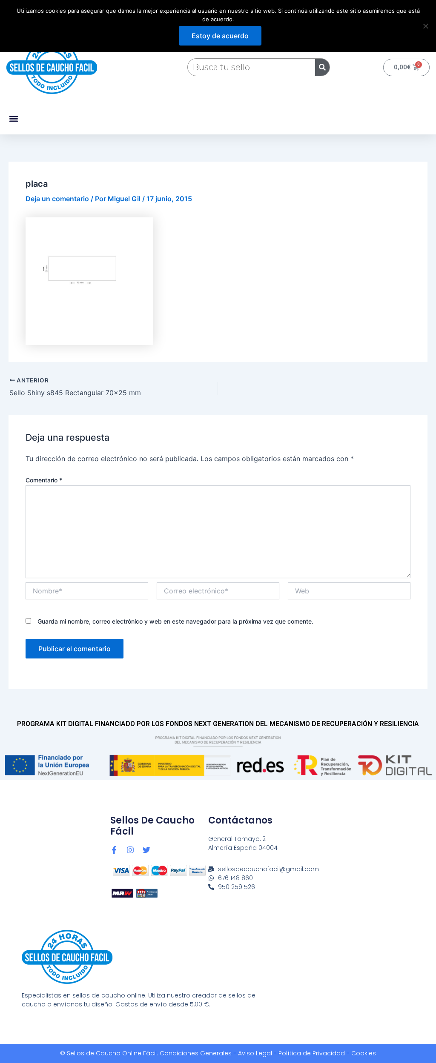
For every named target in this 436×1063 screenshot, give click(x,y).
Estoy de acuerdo (220, 35)
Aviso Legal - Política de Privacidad (291, 1053)
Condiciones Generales (196, 1053)
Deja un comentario (57, 198)
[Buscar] (322, 67)
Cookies (363, 1053)
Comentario (44, 480)
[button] (13, 119)
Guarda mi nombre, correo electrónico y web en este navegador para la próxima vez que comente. (175, 621)
